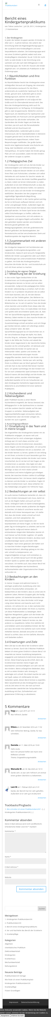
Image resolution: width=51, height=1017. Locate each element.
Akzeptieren (5, 1015)
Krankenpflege (12, 934)
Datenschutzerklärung (30, 1002)
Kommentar (10, 831)
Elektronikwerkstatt (12, 951)
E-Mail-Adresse (11, 867)
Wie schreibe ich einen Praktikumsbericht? (24, 809)
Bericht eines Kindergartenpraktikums (22, 927)
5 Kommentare (12, 29)
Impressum (13, 1002)
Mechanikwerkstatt (12, 962)
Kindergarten (40, 26)
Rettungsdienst (11, 966)
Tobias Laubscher (15, 26)
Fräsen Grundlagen (12, 990)
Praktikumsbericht (14, 923)
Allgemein (9, 944)
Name (8, 857)
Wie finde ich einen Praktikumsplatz (19, 979)
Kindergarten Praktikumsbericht (19, 919)
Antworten (42, 719)
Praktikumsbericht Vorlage (15, 976)
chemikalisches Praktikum (15, 947)
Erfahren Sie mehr (17, 1015)
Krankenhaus (10, 959)
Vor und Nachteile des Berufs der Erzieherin (24, 930)
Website (8, 877)
